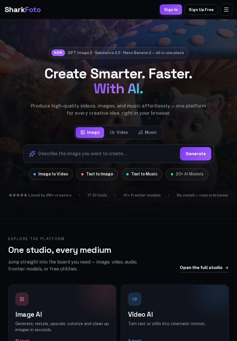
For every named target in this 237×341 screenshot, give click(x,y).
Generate (196, 153)
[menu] (226, 9)
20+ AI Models (189, 174)
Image (93, 132)
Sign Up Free (201, 9)
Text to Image (99, 174)
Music (151, 132)
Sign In (171, 9)
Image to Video (53, 174)
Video (122, 132)
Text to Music (144, 174)
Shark (22, 9)
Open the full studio (201, 267)
